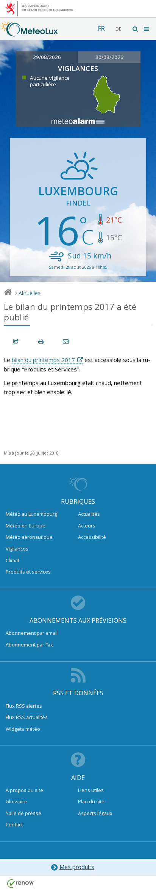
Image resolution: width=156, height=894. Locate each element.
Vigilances (17, 548)
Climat (12, 560)
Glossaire (16, 801)
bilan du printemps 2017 (43, 359)
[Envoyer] (66, 341)
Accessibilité (92, 537)
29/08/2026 (47, 57)
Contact (14, 824)
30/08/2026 (109, 57)
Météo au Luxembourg (31, 513)
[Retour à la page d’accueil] (29, 32)
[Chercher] (135, 29)
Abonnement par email (32, 633)
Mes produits (76, 867)
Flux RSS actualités (27, 717)
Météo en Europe (25, 525)
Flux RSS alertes (24, 705)
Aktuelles (30, 293)
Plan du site (91, 801)
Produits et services (28, 571)
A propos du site (24, 790)
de (118, 29)
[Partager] (16, 341)
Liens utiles (91, 790)
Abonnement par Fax (29, 644)
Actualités (89, 513)
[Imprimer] (41, 341)
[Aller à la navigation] (147, 29)
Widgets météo (23, 728)
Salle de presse (23, 813)
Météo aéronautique (29, 537)
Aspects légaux (95, 813)
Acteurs (86, 525)
